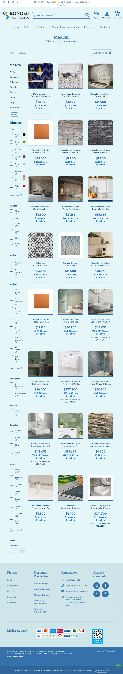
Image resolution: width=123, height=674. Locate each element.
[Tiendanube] (106, 651)
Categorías (12, 585)
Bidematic (14, 82)
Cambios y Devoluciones (40, 602)
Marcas (88, 27)
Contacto (105, 27)
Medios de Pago (41, 595)
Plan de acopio (41, 583)
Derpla (13, 102)
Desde (12, 545)
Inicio (16, 27)
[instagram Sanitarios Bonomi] (4, 2)
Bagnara (14, 77)
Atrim (12, 71)
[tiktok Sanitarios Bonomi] (13, 2)
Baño (27, 27)
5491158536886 (73, 579)
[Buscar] (87, 15)
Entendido (101, 670)
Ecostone (14, 107)
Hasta (17, 545)
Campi (13, 87)
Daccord (14, 92)
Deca (12, 97)
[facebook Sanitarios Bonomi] (9, 2)
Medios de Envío (42, 589)
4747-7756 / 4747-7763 (76, 585)
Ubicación (11, 597)
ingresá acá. (55, 654)
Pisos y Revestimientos (65, 27)
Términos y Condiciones (40, 610)
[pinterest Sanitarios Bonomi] (17, 2)
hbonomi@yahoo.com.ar (77, 591)
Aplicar (22, 550)
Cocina (41, 27)
